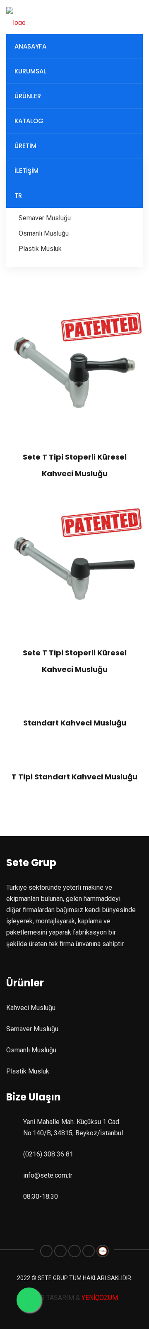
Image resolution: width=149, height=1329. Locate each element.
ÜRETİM (25, 145)
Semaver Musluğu (45, 218)
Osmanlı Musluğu (44, 233)
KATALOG (28, 121)
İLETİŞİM (26, 170)
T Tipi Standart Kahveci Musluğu (74, 777)
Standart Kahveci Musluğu (74, 723)
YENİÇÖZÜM (99, 1298)
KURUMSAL (30, 71)
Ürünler (27, 96)
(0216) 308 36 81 (48, 1154)
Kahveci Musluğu (30, 1008)
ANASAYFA (30, 46)
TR (18, 195)
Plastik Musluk (40, 249)
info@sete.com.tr (47, 1175)
